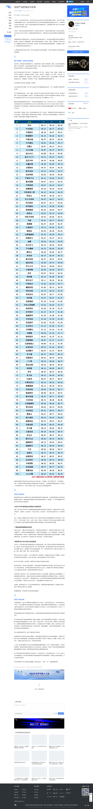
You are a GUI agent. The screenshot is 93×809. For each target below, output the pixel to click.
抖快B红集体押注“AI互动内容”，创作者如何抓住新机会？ (39, 763)
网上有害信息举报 (74, 805)
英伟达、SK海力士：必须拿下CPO (76, 42)
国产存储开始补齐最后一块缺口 (75, 37)
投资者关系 (16, 797)
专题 (10, 26)
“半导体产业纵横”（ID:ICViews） (33, 662)
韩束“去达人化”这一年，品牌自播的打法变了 (39, 779)
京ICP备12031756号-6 (48, 807)
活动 (10, 28)
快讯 (10, 15)
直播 (10, 20)
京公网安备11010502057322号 (67, 807)
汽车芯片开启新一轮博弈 (73, 46)
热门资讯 (36, 789)
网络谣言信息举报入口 (19, 801)
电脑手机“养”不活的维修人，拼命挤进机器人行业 (56, 747)
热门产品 (36, 792)
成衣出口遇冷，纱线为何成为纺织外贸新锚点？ (56, 779)
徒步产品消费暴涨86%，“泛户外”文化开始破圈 (77, 124)
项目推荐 (16, 792)
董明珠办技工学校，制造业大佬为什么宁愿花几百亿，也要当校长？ (56, 763)
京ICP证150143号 (57, 807)
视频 (10, 23)
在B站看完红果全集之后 (19, 762)
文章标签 (36, 795)
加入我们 (24, 797)
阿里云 (27, 805)
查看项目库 (85, 103)
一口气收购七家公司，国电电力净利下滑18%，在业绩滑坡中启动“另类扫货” (21, 779)
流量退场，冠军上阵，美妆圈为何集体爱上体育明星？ (21, 747)
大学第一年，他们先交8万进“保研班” (39, 747)
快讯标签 (36, 797)
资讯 (10, 18)
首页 (10, 12)
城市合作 (16, 789)
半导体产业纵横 (17, 10)
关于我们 (24, 792)
